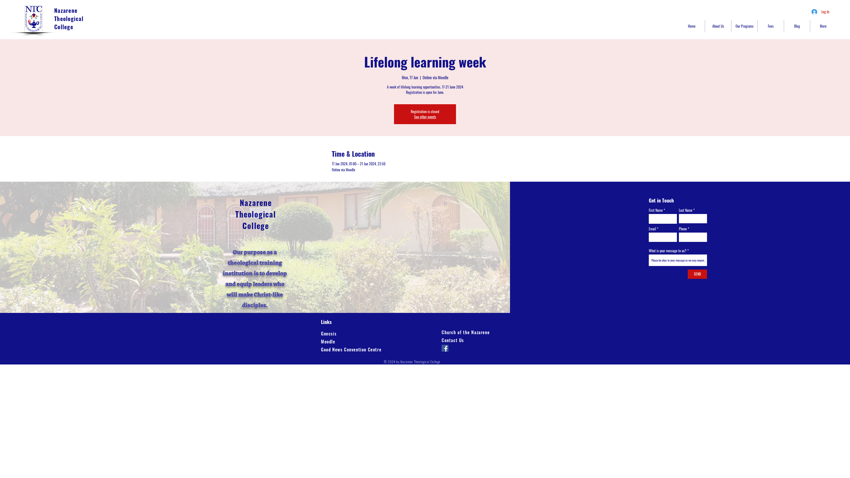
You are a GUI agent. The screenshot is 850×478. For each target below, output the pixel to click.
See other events (425, 117)
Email (652, 229)
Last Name (685, 210)
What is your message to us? (667, 250)
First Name (656, 210)
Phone (683, 229)
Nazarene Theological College (68, 18)
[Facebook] (445, 348)
